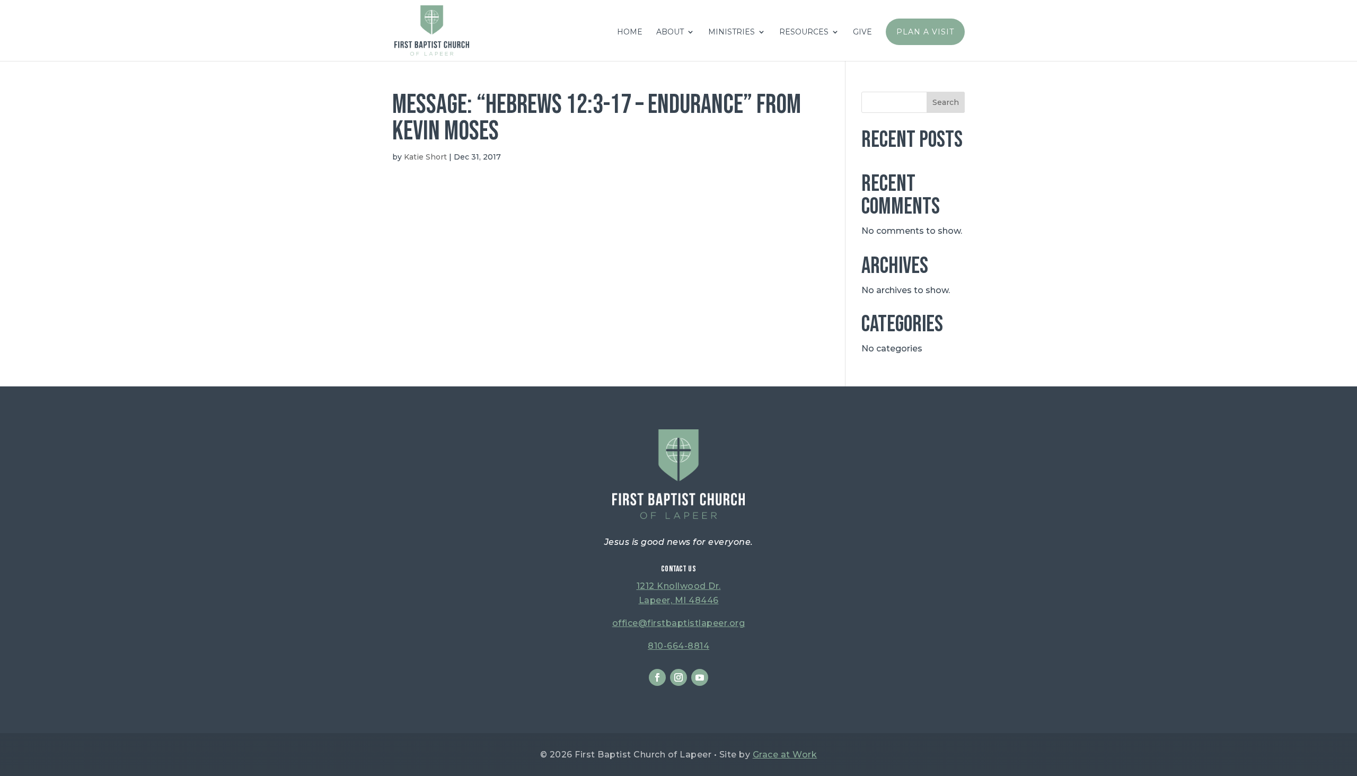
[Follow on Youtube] (699, 677)
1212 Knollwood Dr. (679, 586)
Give (862, 32)
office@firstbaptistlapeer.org (678, 623)
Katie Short (425, 157)
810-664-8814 (678, 646)
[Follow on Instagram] (678, 677)
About (670, 32)
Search (945, 102)
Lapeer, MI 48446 (679, 600)
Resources (804, 32)
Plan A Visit (925, 32)
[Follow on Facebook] (657, 677)
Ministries (731, 32)
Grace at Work (785, 754)
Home (629, 32)
